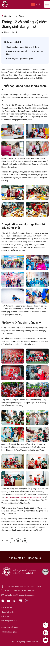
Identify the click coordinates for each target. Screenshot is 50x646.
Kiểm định (5, 616)
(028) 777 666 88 (12, 590)
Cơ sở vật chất (7, 612)
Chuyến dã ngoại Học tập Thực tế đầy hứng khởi (25, 52)
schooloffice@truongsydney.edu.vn (19, 595)
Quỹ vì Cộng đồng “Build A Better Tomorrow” (23, 497)
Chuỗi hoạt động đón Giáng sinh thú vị (22, 47)
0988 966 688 (28, 590)
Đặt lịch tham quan (9, 632)
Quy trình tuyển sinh (9, 627)
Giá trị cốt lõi (6, 608)
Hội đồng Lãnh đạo (9, 621)
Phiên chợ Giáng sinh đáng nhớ (19, 58)
